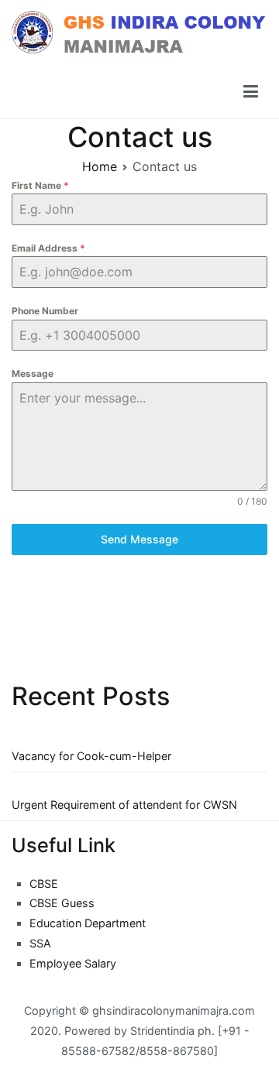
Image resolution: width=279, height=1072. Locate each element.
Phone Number (45, 311)
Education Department (87, 923)
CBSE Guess (62, 902)
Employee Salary (72, 963)
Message (32, 373)
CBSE (43, 883)
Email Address (48, 248)
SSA (40, 943)
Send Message (139, 539)
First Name (40, 185)
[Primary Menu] (251, 91)
